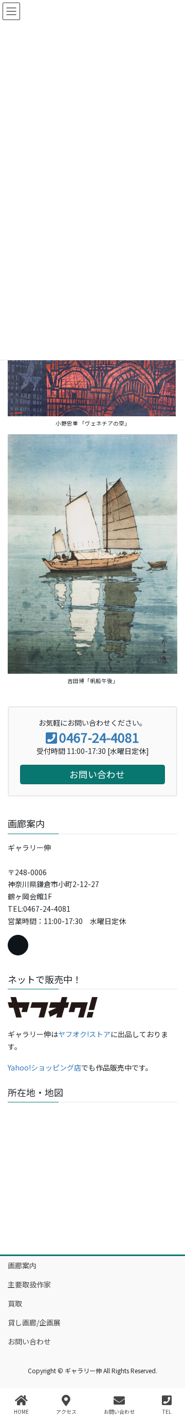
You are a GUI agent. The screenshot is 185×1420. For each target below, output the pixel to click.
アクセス (66, 1411)
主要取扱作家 (29, 1284)
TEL (166, 1411)
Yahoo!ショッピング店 (44, 1067)
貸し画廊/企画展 (34, 1322)
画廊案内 (22, 1265)
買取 (15, 1303)
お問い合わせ (29, 1341)
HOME (21, 1411)
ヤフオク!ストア (84, 1034)
